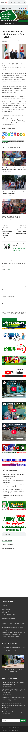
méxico (22, 141)
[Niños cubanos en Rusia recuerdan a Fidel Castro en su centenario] (14, 190)
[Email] (20, 134)
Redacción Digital (16, 40)
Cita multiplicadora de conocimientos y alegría (14, 712)
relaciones (5, 142)
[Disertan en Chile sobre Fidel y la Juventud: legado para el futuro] (14, 214)
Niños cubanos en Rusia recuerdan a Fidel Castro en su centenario (13, 192)
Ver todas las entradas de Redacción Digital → (19, 249)
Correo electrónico (8, 296)
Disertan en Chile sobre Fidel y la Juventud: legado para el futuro (11, 216)
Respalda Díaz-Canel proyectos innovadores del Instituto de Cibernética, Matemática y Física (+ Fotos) (14, 480)
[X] (20, 8)
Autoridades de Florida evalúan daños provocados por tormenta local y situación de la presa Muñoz (13, 491)
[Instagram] (23, 8)
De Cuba (3, 29)
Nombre (4, 289)
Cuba (18, 141)
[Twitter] (6, 134)
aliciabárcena (12, 141)
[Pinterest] (18, 134)
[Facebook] (21, 8)
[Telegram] (12, 134)
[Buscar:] (14, 720)
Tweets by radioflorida (7, 544)
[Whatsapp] (9, 134)
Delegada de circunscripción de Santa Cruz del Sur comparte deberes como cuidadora (14, 168)
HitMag (16, 730)
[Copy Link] (23, 134)
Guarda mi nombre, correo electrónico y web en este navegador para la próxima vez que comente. (14, 314)
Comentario (6, 269)
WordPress (11, 730)
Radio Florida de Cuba (15, 727)
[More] (3, 137)
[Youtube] (26, 8)
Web (3, 303)
